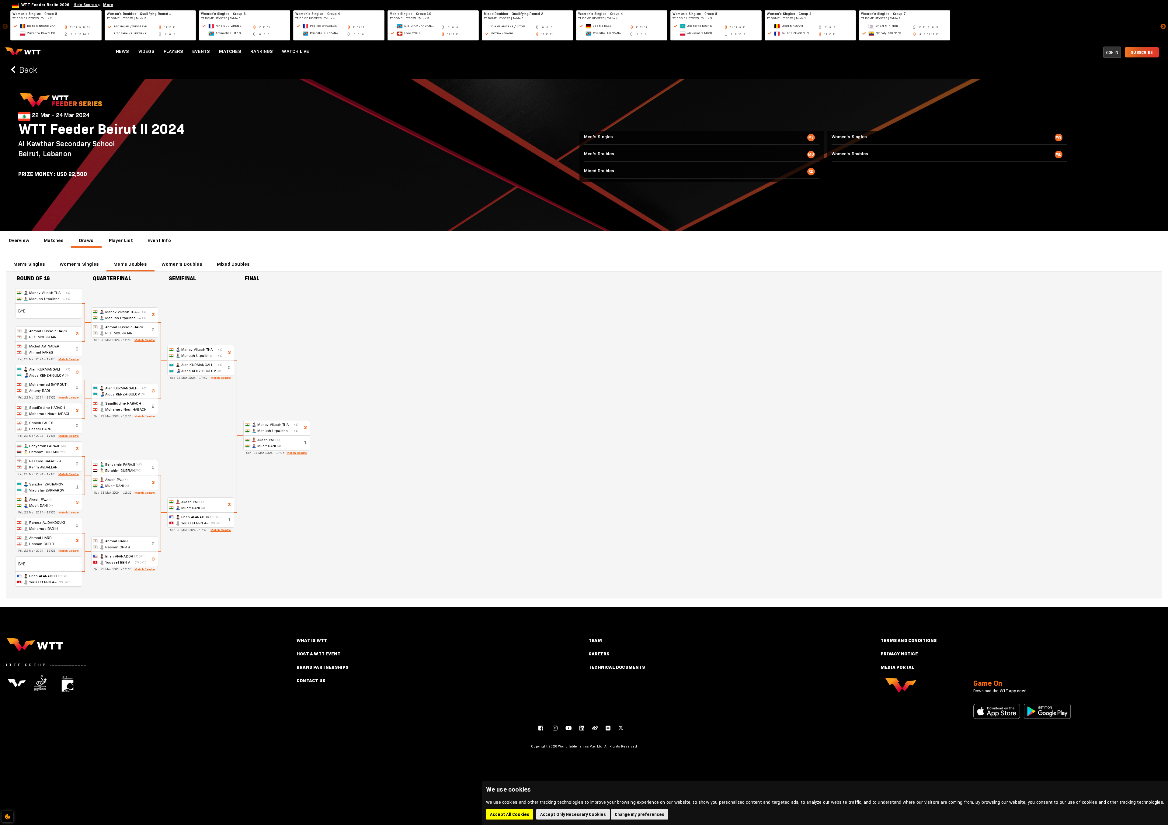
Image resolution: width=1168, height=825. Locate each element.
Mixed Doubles (233, 264)
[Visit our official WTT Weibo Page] (595, 727)
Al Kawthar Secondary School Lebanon (66, 148)
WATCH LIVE (295, 51)
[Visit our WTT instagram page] (555, 727)
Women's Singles (79, 264)
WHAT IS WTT (312, 640)
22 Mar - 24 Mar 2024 (60, 115)
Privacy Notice (899, 654)
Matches (54, 240)
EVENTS (201, 51)
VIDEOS (146, 51)
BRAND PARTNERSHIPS (323, 667)
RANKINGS (261, 51)
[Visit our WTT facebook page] (540, 727)
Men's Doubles (130, 264)
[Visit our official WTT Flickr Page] (608, 727)
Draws (86, 240)
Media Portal (897, 667)
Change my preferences (639, 814)
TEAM (595, 640)
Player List (121, 240)
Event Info (159, 240)
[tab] (19, 240)
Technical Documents (617, 667)
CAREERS (599, 654)
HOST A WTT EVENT (318, 654)
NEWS (122, 51)
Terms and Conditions (909, 640)
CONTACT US (311, 680)
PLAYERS (173, 51)
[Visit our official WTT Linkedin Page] (581, 727)
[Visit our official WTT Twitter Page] (620, 727)
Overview (19, 240)
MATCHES (230, 51)
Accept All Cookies (509, 814)
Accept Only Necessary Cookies (573, 814)
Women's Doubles (182, 264)
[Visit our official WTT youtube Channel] (568, 727)
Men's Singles (29, 264)
